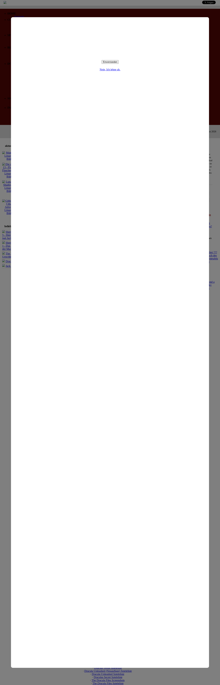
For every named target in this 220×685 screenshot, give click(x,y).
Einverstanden (110, 62)
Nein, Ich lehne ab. (110, 69)
